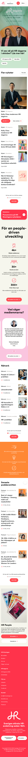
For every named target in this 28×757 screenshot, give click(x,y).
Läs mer (5, 121)
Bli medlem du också (13, 299)
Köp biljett (17, 59)
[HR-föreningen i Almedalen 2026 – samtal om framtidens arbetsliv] (22, 156)
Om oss (3, 661)
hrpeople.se (13, 641)
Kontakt (3, 692)
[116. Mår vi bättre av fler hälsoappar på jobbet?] (22, 537)
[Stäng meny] (18, 3)
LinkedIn (3, 682)
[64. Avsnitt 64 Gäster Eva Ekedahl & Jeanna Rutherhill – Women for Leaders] (22, 554)
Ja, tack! (24, 214)
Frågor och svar (5, 664)
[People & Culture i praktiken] (22, 374)
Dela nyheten (16, 121)
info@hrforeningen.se (6, 696)
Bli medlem (13, 636)
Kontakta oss (4, 698)
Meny (23, 3)
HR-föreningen (5, 652)
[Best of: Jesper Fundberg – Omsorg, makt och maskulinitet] (22, 493)
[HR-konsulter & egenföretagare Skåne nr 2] (22, 402)
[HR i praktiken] (22, 419)
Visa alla (23, 72)
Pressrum (3, 704)
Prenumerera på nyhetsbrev (9, 738)
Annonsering (4, 701)
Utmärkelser (4, 674)
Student (3, 658)
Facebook (3, 688)
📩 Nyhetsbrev (10, 3)
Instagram (3, 685)
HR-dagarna (4, 668)
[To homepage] (3, 3)
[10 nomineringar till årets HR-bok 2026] (22, 144)
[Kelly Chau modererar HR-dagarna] (14, 93)
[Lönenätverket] (22, 389)
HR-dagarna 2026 (6, 59)
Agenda (4, 63)
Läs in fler (14, 201)
